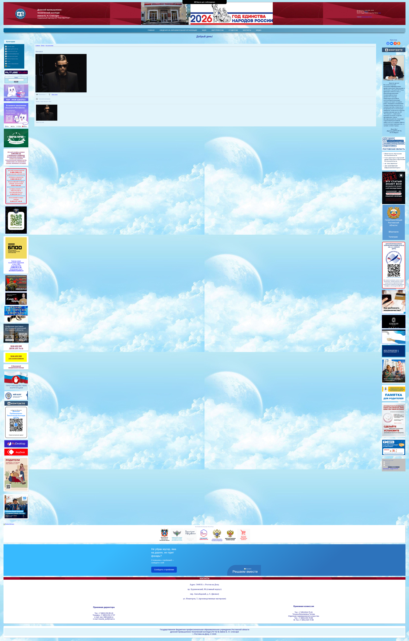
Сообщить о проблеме (164, 570)
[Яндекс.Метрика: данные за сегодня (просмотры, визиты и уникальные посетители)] (9, 524)
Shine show (55, 94)
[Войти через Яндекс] (395, 43)
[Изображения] (46, 113)
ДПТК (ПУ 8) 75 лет (12, 51)
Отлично (387, 462)
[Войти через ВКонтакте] (391, 43)
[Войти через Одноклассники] (398, 43)
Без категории (49, 45)
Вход (370, 16)
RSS (379, 13)
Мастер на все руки (12, 56)
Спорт (8, 61)
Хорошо (387, 463)
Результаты (386, 468)
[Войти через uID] (388, 43)
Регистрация (365, 16)
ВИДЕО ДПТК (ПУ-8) (12, 49)
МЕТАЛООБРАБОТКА (13, 54)
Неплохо (387, 465)
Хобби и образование (12, 63)
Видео (42, 45)
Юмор (8, 66)
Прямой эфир (10, 46)
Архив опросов (394, 468)
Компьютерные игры (12, 58)
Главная (37, 45)
